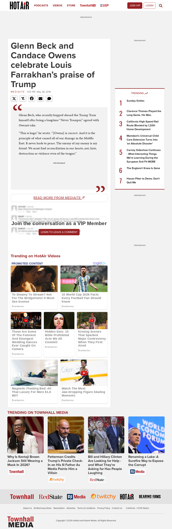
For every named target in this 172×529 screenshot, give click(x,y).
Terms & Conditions (86, 508)
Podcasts (41, 5)
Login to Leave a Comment (59, 232)
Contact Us (117, 508)
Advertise (71, 508)
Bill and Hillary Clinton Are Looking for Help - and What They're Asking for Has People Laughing (105, 465)
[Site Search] (161, 5)
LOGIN (149, 5)
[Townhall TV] (90, 6)
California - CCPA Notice (137, 508)
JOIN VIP (135, 5)
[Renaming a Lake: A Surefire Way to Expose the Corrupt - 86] (146, 434)
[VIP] (106, 6)
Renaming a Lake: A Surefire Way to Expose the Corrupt (145, 461)
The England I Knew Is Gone (143, 168)
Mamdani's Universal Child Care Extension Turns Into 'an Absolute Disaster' (143, 139)
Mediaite (18, 91)
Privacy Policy (103, 508)
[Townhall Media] (20, 521)
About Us (27, 508)
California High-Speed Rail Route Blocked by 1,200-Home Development (143, 125)
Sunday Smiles (135, 100)
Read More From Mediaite (57, 198)
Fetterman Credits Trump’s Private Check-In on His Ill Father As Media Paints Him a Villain (65, 465)
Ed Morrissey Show (43, 508)
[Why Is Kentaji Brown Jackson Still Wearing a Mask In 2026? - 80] (25, 434)
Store (71, 5)
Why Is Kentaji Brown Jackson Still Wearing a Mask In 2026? (25, 461)
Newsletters (59, 508)
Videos (57, 5)
